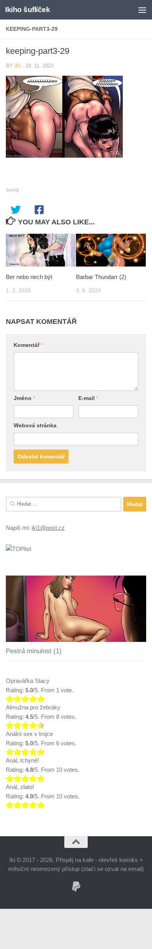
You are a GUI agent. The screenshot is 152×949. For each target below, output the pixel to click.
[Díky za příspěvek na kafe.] (76, 886)
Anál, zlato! (20, 787)
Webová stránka (35, 425)
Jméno (24, 398)
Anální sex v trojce (29, 733)
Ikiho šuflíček (27, 9)
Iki (17, 66)
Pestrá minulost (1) (34, 651)
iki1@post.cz (48, 527)
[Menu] (142, 10)
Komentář (28, 345)
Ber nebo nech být (29, 277)
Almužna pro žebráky (33, 707)
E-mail (88, 398)
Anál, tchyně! (22, 760)
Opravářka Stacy (27, 680)
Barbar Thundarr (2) (101, 277)
